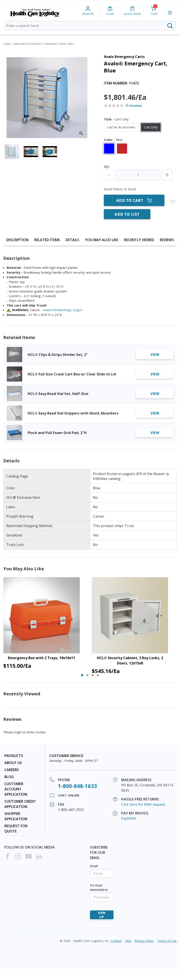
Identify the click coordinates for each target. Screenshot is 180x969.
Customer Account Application (15, 789)
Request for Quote (15, 829)
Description (17, 239)
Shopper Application (15, 816)
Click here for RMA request (143, 804)
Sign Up (102, 915)
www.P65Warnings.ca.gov (62, 310)
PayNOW (128, 818)
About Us (13, 762)
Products (13, 755)
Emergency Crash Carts (59, 43)
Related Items (47, 239)
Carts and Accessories (27, 43)
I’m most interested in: (99, 887)
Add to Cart (129, 200)
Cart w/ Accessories (121, 127)
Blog (9, 776)
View (154, 354)
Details (72, 239)
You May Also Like (101, 239)
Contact (116, 941)
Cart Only (150, 127)
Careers (11, 769)
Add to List (127, 214)
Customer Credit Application (20, 804)
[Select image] (12, 152)
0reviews (134, 105)
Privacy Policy (144, 941)
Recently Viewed (139, 239)
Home (6, 43)
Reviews (167, 239)
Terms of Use (167, 941)
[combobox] (90, 25)
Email (94, 866)
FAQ (128, 941)
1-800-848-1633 (77, 786)
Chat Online (68, 795)
